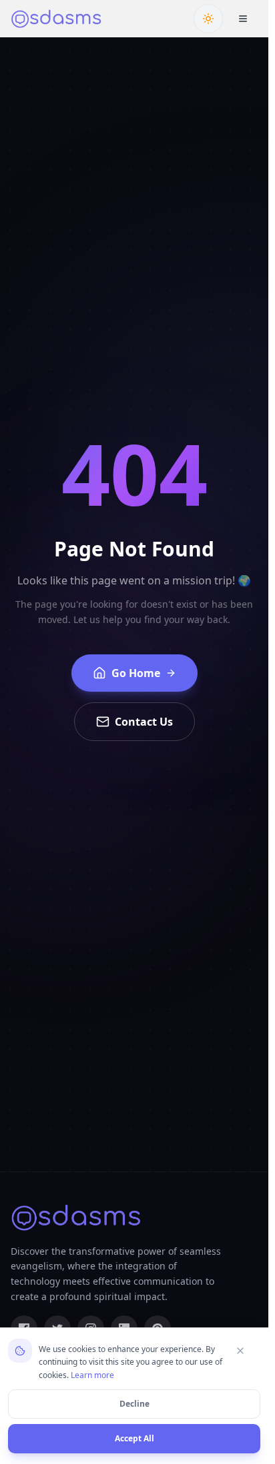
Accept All (134, 1438)
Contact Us (144, 721)
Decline (134, 1403)
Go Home (135, 673)
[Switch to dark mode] (208, 18)
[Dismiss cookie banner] (245, 1350)
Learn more (92, 1375)
